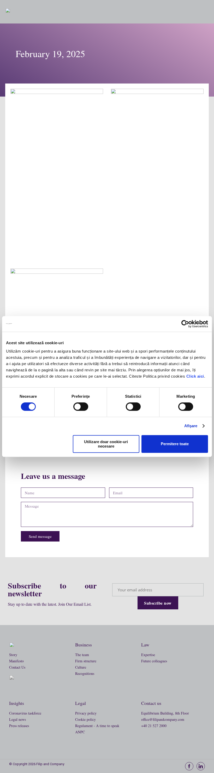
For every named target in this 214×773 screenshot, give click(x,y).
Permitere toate (175, 444)
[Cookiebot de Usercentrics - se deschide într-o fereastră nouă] (185, 324)
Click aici (195, 376)
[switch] (80, 406)
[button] (206, 11)
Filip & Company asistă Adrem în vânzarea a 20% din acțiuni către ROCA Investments (57, 244)
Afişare (191, 426)
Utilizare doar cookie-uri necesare (106, 443)
